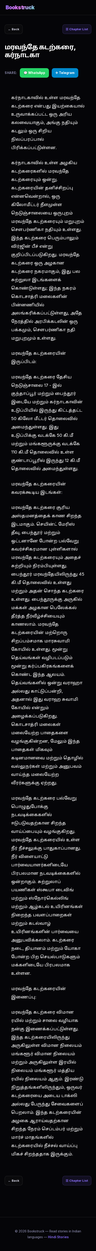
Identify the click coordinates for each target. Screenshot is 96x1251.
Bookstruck (20, 7)
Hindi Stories (58, 1237)
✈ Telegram (65, 73)
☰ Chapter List (77, 29)
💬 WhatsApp (34, 73)
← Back (13, 29)
